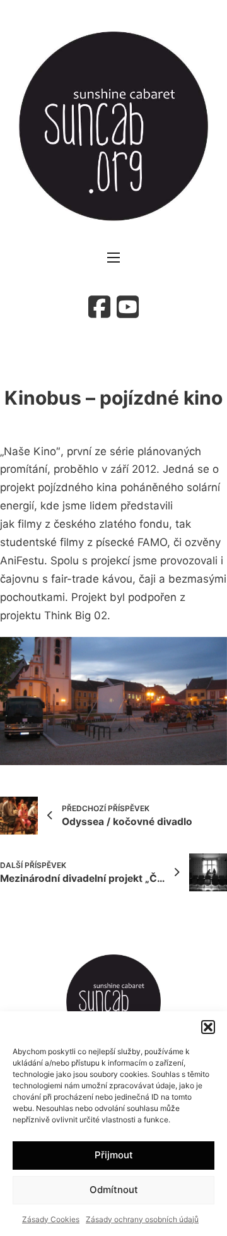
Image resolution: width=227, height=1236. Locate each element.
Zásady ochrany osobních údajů (142, 1219)
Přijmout (114, 1155)
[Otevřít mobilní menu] (113, 258)
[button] (208, 1027)
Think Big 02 (74, 615)
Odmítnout (114, 1190)
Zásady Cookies (50, 1219)
